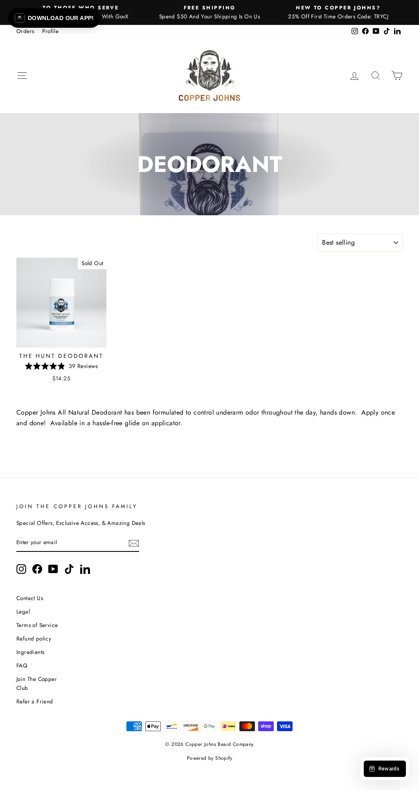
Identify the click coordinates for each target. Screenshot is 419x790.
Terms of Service (37, 625)
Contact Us (29, 598)
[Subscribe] (133, 543)
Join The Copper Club (36, 683)
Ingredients (30, 652)
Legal (23, 611)
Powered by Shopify (209, 758)
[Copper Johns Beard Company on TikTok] (69, 569)
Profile (50, 31)
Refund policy (33, 638)
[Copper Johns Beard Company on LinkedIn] (85, 569)
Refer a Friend (34, 701)
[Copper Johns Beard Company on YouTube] (53, 569)
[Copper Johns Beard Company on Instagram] (21, 569)
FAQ (21, 665)
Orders (25, 31)
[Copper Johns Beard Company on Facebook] (37, 569)
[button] (54, 18)
